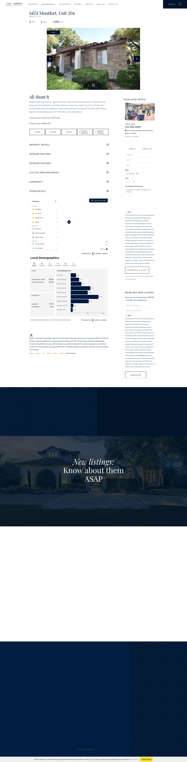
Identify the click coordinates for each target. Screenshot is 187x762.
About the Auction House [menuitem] (142, 708)
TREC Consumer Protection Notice (21, 741)
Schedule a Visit (147, 149)
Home (31, 353)
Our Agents (135, 136)
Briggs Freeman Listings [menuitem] (21, 691)
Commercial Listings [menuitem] (20, 714)
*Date (127, 170)
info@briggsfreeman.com (57, 677)
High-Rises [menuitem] (16, 705)
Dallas (49, 353)
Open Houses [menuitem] (17, 717)
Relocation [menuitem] (97, 705)
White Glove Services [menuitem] (103, 700)
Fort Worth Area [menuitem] (18, 700)
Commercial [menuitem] (97, 708)
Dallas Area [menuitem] (17, 697)
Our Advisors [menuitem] (64, 4)
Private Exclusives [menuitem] (100, 703)
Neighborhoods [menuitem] (48, 4)
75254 (61, 353)
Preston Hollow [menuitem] (57, 705)
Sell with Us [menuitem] (98, 691)
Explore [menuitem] (77, 4)
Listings (38, 353)
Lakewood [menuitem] (55, 697)
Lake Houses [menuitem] (17, 711)
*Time (127, 178)
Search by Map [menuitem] (18, 720)
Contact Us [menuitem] (113, 4)
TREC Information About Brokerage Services (43, 741)
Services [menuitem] (88, 4)
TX (44, 353)
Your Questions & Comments (134, 186)
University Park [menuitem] (57, 711)
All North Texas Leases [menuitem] (20, 725)
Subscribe (135, 375)
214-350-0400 (133, 127)
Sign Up (93, 503)
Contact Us (128, 136)
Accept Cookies (146, 759)
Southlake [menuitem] (55, 708)
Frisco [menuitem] (54, 691)
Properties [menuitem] (33, 4)
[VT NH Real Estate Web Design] (166, 751)
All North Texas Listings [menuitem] (21, 694)
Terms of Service (130, 279)
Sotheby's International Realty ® (19, 736)
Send (125, 622)
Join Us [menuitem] (136, 697)
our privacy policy (137, 257)
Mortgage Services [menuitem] (100, 711)
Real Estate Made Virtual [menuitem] (102, 717)
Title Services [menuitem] (98, 714)
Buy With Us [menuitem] (100, 697)
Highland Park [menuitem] (57, 694)
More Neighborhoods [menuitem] (59, 714)
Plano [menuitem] (54, 703)
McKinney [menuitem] (55, 700)
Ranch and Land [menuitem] (18, 708)
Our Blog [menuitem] (136, 703)
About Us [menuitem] (100, 4)
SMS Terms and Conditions (71, 618)
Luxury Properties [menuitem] (19, 703)
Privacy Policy (150, 276)
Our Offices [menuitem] (137, 700)
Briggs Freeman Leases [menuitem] (21, 722)
